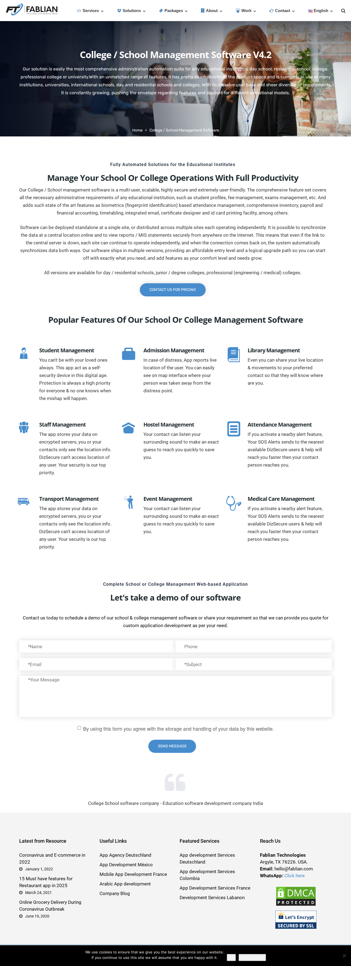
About (212, 10)
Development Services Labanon (212, 897)
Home (137, 130)
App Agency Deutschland (125, 855)
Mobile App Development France (133, 874)
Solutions (132, 10)
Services (91, 10)
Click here (294, 875)
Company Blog (115, 893)
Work (246, 10)
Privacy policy (252, 957)
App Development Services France (215, 888)
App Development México (126, 864)
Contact (282, 10)
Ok (231, 957)
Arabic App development (125, 884)
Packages (174, 10)
